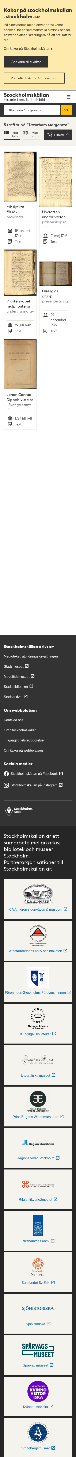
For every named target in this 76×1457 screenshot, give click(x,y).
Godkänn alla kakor (26, 61)
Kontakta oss (13, 720)
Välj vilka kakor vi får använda (34, 78)
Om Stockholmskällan (20, 730)
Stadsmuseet (13, 666)
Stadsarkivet (13, 697)
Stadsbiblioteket (16, 687)
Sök (66, 110)
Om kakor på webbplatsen (23, 750)
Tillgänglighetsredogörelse (24, 740)
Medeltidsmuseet (16, 676)
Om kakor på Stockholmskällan (27, 48)
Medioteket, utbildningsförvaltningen (31, 656)
